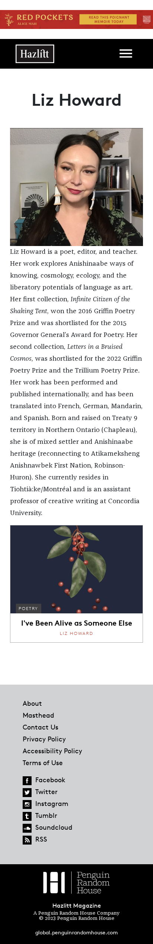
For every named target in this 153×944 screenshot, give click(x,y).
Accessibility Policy (52, 751)
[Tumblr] (27, 816)
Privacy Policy (44, 739)
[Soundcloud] (27, 828)
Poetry (28, 608)
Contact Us (40, 727)
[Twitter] (27, 792)
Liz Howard (76, 633)
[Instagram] (27, 804)
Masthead (38, 715)
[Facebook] (27, 780)
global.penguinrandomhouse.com (76, 932)
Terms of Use (43, 762)
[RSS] (27, 840)
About (32, 703)
